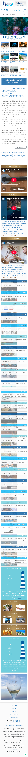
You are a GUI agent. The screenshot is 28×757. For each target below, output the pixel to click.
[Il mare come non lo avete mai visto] (14, 26)
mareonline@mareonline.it (9, 235)
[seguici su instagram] (13, 721)
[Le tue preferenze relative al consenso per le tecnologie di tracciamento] (25, 754)
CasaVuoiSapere (19, 725)
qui (19, 598)
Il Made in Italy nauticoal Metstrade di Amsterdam (13, 63)
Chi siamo (14, 709)
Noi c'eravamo (14, 717)
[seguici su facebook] (20, 721)
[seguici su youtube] (16, 721)
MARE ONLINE (14, 749)
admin (17, 151)
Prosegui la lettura (20, 147)
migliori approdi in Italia (11, 155)
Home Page (14, 706)
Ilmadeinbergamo (10, 725)
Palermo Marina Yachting (10, 156)
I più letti (14, 711)
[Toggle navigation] (25, 10)
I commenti (14, 714)
